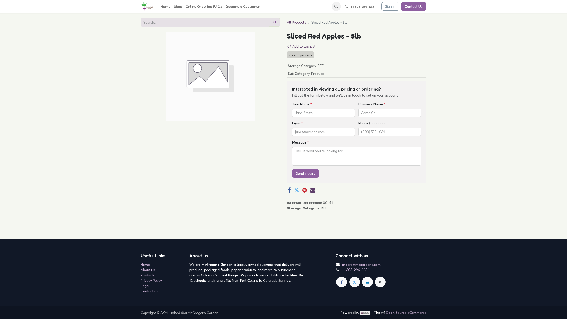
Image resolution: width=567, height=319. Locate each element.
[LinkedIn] (367, 282)
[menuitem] (165, 6)
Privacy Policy (151, 280)
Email (297, 123)
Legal (145, 286)
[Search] (274, 22)
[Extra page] (380, 282)
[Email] (312, 190)
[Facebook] (289, 190)
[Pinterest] (304, 190)
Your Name (302, 104)
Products (148, 275)
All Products (296, 22)
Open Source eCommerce (406, 312)
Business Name (371, 104)
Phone (371, 123)
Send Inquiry (305, 173)
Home (145, 264)
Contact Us (414, 6)
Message (300, 142)
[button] (336, 6)
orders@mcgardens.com (361, 264)
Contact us (149, 291)
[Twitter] (296, 190)
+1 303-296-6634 (355, 270)
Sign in (390, 6)
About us (148, 270)
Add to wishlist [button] (303, 46)
